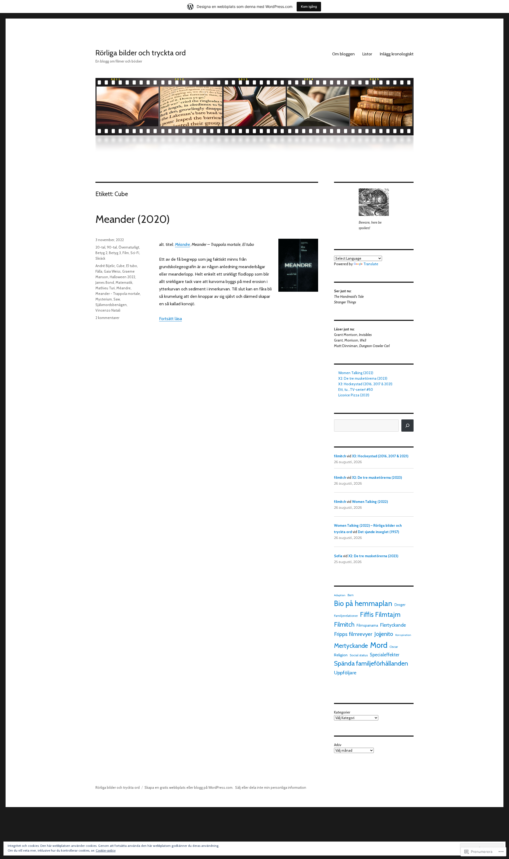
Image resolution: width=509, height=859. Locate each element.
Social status (359, 655)
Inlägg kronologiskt (397, 53)
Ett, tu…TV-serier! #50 (355, 389)
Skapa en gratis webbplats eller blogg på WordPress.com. (188, 787)
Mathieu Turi (105, 288)
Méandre (182, 244)
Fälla (98, 271)
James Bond (104, 282)
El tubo (131, 266)
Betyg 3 (115, 253)
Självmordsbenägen (111, 305)
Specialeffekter (384, 654)
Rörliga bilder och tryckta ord (140, 52)
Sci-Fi (134, 253)
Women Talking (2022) (355, 373)
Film (125, 253)
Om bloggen (343, 53)
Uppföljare (345, 673)
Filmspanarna (367, 625)
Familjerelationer (346, 616)
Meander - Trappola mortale (117, 293)
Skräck (100, 258)
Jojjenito (383, 634)
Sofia (338, 556)
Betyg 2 (101, 253)
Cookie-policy (106, 850)
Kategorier (342, 712)
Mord (378, 645)
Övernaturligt (129, 247)
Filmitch (344, 624)
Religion (341, 655)
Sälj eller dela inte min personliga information (270, 787)
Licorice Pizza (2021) (353, 395)
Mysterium (103, 299)
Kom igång (309, 6)
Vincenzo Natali (107, 310)
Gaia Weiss (112, 271)
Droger (399, 605)
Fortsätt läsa (170, 318)
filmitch (340, 456)
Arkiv (337, 745)
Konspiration (403, 635)
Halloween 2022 (122, 277)
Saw (116, 299)
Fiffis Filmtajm (380, 614)
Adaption (339, 595)
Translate (370, 264)
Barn (351, 595)
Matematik (124, 282)
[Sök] (407, 425)
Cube (120, 266)
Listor (367, 53)
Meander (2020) (132, 218)
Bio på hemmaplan (363, 603)
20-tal (100, 247)
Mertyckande (351, 645)
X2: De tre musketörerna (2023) (362, 378)
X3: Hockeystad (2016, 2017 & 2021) (365, 384)
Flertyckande (393, 625)
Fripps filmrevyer (353, 634)
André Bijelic (105, 266)
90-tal (112, 247)
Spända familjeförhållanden (371, 663)
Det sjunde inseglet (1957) (378, 532)
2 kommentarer (107, 318)
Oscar (393, 647)
